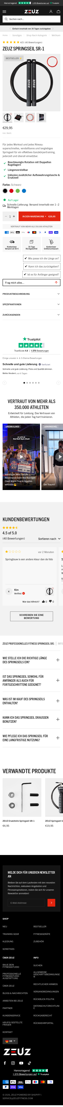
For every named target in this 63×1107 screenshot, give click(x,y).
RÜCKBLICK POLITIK (43, 999)
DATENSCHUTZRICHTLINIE (46, 1007)
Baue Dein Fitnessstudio (11, 965)
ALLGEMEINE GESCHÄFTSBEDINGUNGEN (46, 974)
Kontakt (8, 1032)
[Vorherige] (10, 29)
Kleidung (8, 941)
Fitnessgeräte (41, 934)
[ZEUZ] (17, 1052)
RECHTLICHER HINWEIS (45, 984)
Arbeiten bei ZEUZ (13, 1000)
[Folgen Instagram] (13, 1063)
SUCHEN (37, 965)
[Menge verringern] (5, 216)
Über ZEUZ (8, 986)
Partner (7, 1008)
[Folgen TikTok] (29, 1063)
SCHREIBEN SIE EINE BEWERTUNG (31, 616)
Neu (5, 926)
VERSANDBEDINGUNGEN (46, 991)
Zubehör (38, 941)
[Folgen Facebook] (5, 1063)
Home (5, 35)
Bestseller (39, 926)
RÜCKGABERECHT (42, 1015)
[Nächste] (53, 29)
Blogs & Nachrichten (15, 993)
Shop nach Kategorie (36, 35)
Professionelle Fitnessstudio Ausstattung (12, 975)
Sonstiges (17, 35)
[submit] (51, 903)
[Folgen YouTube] (21, 1063)
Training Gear (11, 934)
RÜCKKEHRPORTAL (43, 1023)
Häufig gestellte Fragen (12, 1023)
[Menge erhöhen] (14, 216)
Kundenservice (11, 1015)
